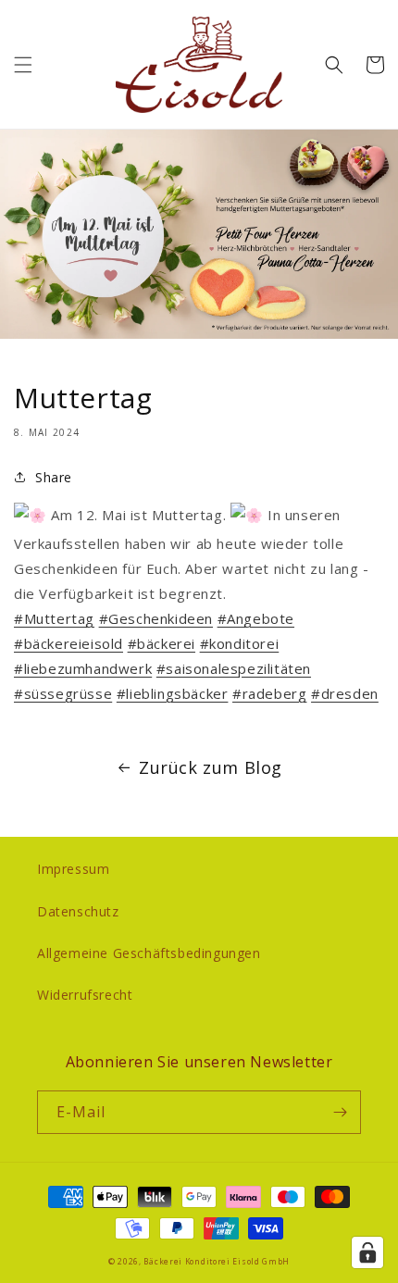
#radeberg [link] (269, 693)
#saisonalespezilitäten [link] (233, 668)
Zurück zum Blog (210, 767)
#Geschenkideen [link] (156, 618)
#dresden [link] (345, 693)
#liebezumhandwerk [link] (83, 668)
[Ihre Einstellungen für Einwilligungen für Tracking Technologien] (367, 1252)
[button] (23, 64)
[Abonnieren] (339, 1112)
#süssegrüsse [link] (63, 693)
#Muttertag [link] (54, 618)
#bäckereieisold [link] (68, 643)
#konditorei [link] (240, 643)
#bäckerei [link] (161, 643)
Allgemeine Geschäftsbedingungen (149, 953)
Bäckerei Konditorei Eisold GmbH (216, 1261)
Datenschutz (78, 911)
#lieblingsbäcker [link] (173, 693)
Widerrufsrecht (84, 994)
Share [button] (53, 477)
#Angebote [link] (256, 618)
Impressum (73, 869)
